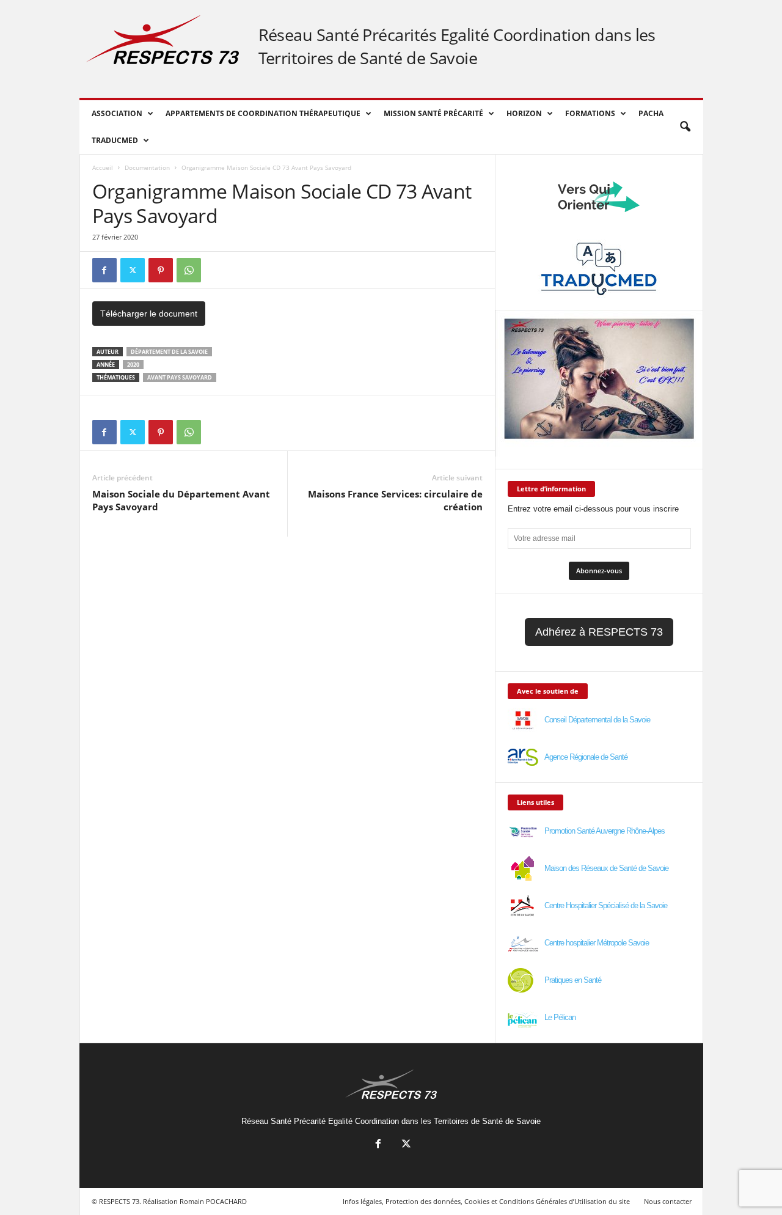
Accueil (102, 167)
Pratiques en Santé (572, 980)
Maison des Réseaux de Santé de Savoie (606, 868)
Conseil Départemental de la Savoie (597, 719)
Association (117, 113)
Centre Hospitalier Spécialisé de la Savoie (605, 905)
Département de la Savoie (169, 352)
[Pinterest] (160, 270)
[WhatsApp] (189, 270)
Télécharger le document (148, 313)
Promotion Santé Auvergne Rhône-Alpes (604, 830)
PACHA (650, 113)
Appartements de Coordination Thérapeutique (263, 113)
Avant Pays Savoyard (179, 377)
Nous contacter (668, 1201)
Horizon (524, 113)
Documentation (147, 167)
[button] (684, 127)
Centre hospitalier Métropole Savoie (596, 942)
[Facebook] (104, 270)
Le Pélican (560, 1017)
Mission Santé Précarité (433, 113)
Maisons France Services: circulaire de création (395, 500)
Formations (590, 113)
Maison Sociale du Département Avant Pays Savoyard (181, 500)
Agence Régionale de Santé (585, 757)
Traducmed (115, 140)
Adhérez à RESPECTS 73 (599, 632)
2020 (133, 365)
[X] (132, 270)
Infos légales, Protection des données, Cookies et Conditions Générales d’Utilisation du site (486, 1201)
